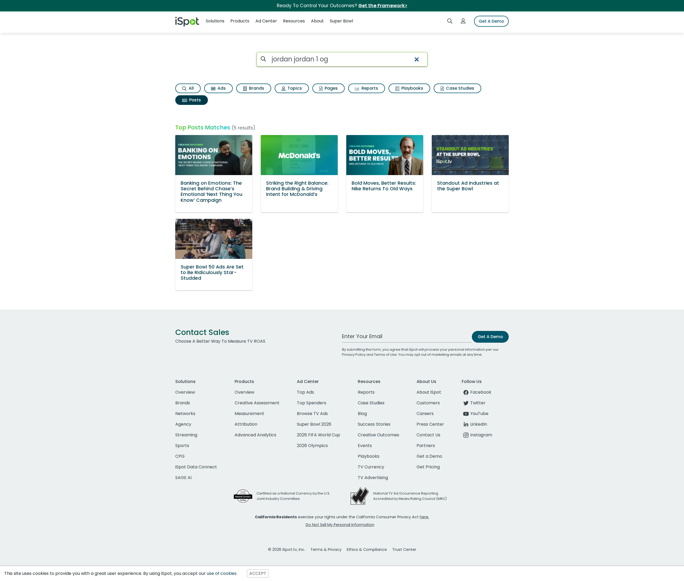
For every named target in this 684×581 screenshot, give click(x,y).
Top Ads (305, 392)
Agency (183, 424)
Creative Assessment (257, 403)
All (191, 88)
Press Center (430, 424)
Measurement (249, 413)
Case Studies (459, 88)
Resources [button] (294, 21)
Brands (256, 88)
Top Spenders (311, 403)
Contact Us (428, 435)
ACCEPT (257, 573)
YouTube (479, 413)
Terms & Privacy (325, 549)
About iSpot (429, 392)
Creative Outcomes (378, 435)
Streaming (186, 435)
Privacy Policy (354, 354)
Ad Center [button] (266, 21)
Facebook (480, 392)
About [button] (317, 21)
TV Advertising (373, 478)
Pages (331, 88)
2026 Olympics (312, 445)
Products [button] (239, 21)
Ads (221, 88)
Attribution (246, 424)
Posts (194, 100)
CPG (180, 456)
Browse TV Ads (312, 413)
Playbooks (411, 88)
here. (424, 517)
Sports (182, 445)
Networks (185, 413)
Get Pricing (428, 467)
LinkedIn (478, 424)
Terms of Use (385, 354)
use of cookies (221, 573)
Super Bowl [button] (341, 21)
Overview (185, 392)
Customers (428, 403)
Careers (425, 413)
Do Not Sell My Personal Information (340, 524)
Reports (369, 88)
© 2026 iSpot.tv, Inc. (286, 549)
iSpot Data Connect (196, 467)
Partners (426, 445)
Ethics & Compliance (367, 549)
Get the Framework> (382, 5)
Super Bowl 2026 (314, 424)
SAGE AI (183, 478)
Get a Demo (429, 456)
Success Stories (374, 424)
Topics (294, 88)
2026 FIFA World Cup (318, 435)
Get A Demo (491, 21)
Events (365, 445)
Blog (362, 413)
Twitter (477, 403)
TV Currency (371, 467)
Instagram (481, 435)
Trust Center (404, 549)
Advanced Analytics (255, 435)
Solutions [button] (215, 21)
